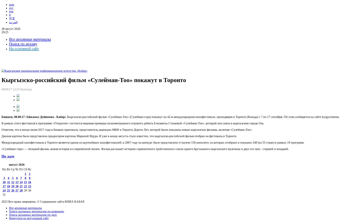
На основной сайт (24, 48)
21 (21, 186)
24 (4, 190)
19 (12, 186)
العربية (13, 22)
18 (8, 186)
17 (4, 186)
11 (8, 182)
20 (16, 186)
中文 (12, 18)
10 (4, 182)
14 (21, 182)
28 (21, 190)
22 (25, 186)
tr (10, 14)
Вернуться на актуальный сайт (29, 218)
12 (12, 182)
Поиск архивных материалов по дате (33, 214)
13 (16, 182)
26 (12, 190)
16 (29, 182)
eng (11, 11)
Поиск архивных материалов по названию (36, 211)
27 (16, 190)
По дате (8, 156)
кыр (11, 4)
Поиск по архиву (23, 44)
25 (8, 190)
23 (29, 186)
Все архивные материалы (30, 39)
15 (25, 182)
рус (11, 8)
